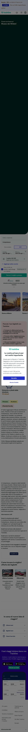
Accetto (14, 378)
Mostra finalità (14, 382)
